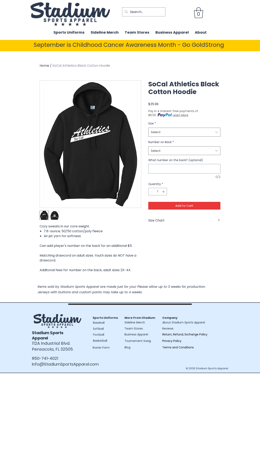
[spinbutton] (157, 191)
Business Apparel (136, 334)
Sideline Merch (135, 322)
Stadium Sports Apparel (47, 335)
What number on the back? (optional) (175, 160)
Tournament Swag (138, 341)
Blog (127, 347)
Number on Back (161, 142)
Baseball (99, 323)
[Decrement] (151, 191)
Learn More (180, 115)
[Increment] (163, 191)
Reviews (167, 328)
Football (98, 335)
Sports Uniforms (105, 318)
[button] (198, 12)
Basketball (100, 341)
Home (44, 65)
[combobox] (184, 132)
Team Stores (134, 328)
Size (152, 123)
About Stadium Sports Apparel (183, 322)
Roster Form (101, 348)
